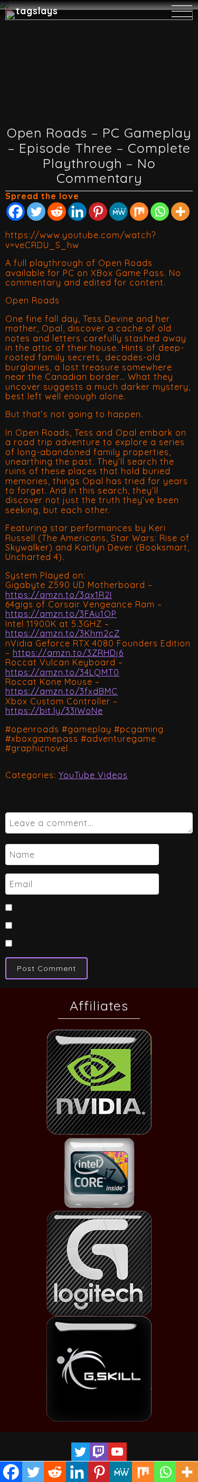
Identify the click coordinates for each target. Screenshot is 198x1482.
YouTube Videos (93, 775)
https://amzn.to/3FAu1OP (61, 613)
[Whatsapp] (159, 211)
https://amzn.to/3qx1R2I (58, 595)
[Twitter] (36, 211)
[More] (180, 211)
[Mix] (139, 211)
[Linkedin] (77, 211)
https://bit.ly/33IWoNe (54, 710)
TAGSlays (37, 10)
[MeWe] (118, 211)
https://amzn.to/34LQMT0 (62, 672)
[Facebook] (15, 211)
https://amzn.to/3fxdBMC (61, 691)
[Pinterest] (98, 211)
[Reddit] (57, 211)
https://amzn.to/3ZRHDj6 (68, 652)
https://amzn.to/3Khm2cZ (62, 633)
